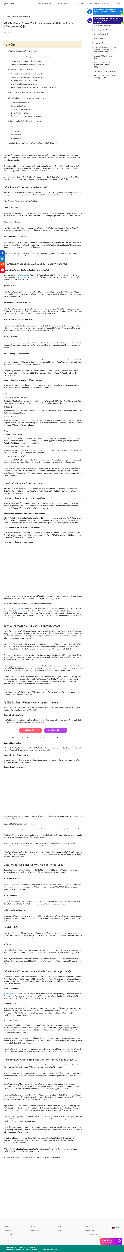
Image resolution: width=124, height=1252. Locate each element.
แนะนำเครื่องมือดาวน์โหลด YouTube (20, 69)
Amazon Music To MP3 (91, 1235)
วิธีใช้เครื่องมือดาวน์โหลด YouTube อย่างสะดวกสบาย (26, 98)
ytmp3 (6, 596)
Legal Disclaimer (9, 1235)
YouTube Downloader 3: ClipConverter (24, 81)
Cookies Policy (8, 1230)
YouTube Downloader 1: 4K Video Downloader (27, 74)
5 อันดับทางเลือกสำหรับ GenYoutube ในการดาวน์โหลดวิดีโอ (104, 65)
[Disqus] (62, 1194)
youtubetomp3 (9, 993)
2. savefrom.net (16, 135)
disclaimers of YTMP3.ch (102, 30)
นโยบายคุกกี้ (98, 38)
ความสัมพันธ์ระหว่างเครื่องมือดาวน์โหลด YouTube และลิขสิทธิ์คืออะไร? (32, 143)
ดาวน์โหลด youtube (18, 608)
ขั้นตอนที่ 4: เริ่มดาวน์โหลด (20, 113)
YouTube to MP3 (89, 1226)
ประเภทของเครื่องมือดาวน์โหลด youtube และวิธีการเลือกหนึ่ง (29, 57)
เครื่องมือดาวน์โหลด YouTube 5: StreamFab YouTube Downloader (33, 87)
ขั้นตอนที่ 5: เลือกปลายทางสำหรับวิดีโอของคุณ (27, 116)
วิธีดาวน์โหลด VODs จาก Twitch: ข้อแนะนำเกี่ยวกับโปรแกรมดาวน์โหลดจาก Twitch (105, 50)
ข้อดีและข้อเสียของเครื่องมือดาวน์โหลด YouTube (27, 65)
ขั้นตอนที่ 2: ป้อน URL (18, 106)
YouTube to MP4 (89, 1230)
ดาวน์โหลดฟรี (27, 730)
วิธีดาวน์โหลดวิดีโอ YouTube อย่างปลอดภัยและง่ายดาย (26, 92)
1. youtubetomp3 (16, 131)
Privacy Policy (35, 1230)
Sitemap (33, 1235)
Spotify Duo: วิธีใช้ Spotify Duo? (105, 71)
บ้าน (5, 16)
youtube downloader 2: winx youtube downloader (27, 77)
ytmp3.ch (9, 3)
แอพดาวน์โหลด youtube (21, 275)
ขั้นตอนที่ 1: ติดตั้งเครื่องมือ (20, 102)
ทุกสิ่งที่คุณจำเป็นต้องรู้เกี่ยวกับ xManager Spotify (104, 77)
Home (59, 1230)
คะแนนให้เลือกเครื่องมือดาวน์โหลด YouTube (26, 61)
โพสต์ (9, 16)
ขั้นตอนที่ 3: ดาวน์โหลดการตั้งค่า (22, 109)
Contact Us (60, 1226)
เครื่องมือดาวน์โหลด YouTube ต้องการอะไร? (23, 51)
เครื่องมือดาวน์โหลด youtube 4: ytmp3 (24, 84)
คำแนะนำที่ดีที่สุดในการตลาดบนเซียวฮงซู (105, 57)
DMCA (33, 1226)
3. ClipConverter (16, 138)
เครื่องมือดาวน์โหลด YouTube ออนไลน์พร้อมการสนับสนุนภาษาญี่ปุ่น (31, 127)
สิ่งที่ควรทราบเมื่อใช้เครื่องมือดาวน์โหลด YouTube (25, 121)
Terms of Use (8, 1226)
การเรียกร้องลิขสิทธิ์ (101, 34)
